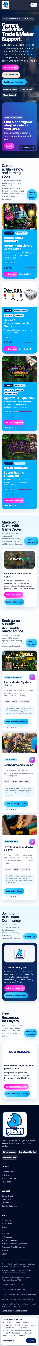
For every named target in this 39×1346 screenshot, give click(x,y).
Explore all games (32, 195)
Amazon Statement (9, 1240)
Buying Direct (7, 1196)
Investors (5, 1233)
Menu (34, 5)
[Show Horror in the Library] (24, 147)
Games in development (16, 995)
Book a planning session (16, 721)
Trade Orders (7, 1199)
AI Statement (7, 1237)
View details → (25, 274)
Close (31, 1341)
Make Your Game (11, 75)
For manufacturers (14, 602)
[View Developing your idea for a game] (19, 825)
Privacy (5, 1250)
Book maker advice (14, 891)
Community (30, 936)
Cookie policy (7, 1310)
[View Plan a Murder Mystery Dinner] (19, 661)
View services (31, 642)
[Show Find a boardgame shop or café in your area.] (26, 147)
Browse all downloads (30, 1032)
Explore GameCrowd (31, 541)
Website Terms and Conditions (14, 1244)
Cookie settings (21, 1310)
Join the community (14, 988)
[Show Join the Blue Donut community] (30, 147)
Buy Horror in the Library (14, 82)
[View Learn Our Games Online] (19, 743)
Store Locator (7, 1223)
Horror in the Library (10, 1178)
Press (4, 1230)
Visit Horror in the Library (17, 1094)
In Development (8, 1175)
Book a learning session (16, 804)
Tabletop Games (8, 1172)
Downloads (6, 1182)
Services (5, 1203)
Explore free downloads (16, 1086)
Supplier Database (9, 1206)
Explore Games (10, 67)
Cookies (5, 1254)
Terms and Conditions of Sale (14, 1247)
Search (9, 146)
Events (4, 1227)
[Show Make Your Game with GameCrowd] (28, 147)
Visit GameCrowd (13, 595)
